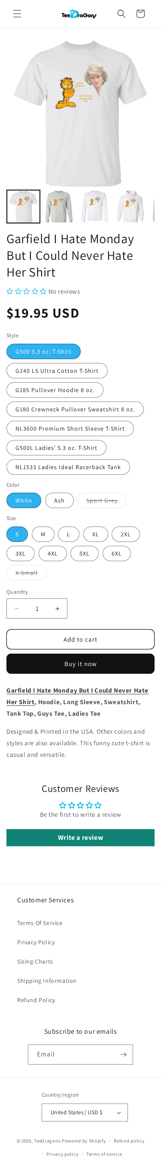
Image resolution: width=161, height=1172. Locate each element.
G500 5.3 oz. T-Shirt (43, 351)
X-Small (31, 574)
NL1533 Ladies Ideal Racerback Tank (68, 467)
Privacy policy (62, 1154)
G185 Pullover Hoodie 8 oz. (54, 390)
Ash (59, 500)
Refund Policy (36, 1000)
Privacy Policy (36, 942)
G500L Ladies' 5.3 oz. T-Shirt (56, 448)
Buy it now (80, 664)
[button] (17, 13)
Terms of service (104, 1154)
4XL (53, 553)
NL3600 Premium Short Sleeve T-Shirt (70, 428)
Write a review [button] (80, 837)
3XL (20, 553)
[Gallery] (80, 132)
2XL (126, 534)
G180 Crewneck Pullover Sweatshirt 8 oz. (75, 409)
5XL (84, 553)
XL (95, 534)
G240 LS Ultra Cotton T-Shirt (57, 371)
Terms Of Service (40, 923)
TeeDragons (47, 1141)
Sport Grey (106, 502)
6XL (117, 553)
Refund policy (129, 1141)
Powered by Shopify (84, 1141)
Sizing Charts (35, 961)
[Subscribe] (123, 1054)
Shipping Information (47, 981)
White (23, 500)
